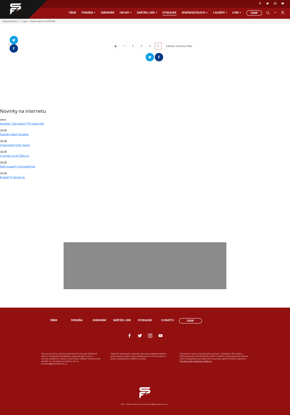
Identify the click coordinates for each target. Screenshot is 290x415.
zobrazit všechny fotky (179, 46)
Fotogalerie (169, 13)
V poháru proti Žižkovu (14, 156)
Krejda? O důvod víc (12, 177)
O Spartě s (167, 320)
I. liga (24, 21)
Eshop (254, 13)
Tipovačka (87, 13)
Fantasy (124, 13)
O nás (235, 13)
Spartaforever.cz (11, 21)
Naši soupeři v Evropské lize (17, 166)
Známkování (107, 13)
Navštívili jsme (146, 13)
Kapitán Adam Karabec (14, 134)
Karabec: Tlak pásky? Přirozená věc (22, 123)
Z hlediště (219, 13)
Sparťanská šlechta (193, 13)
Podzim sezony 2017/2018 (42, 21)
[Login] (284, 12)
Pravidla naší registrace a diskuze (195, 361)
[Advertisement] (100, 84)
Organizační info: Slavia (15, 145)
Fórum (72, 13)
